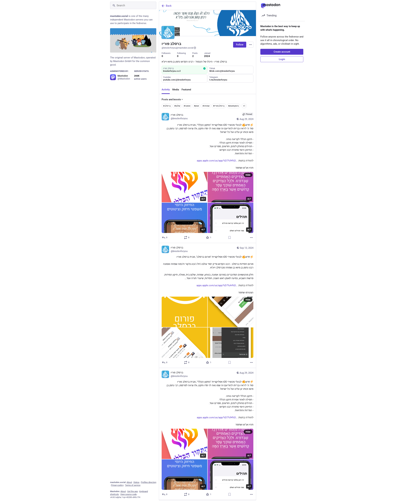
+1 (244, 106)
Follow (239, 44)
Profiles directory (148, 482)
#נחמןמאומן (233, 106)
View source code (128, 494)
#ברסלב (167, 106)
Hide (248, 175)
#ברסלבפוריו (219, 106)
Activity (166, 89)
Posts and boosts (171, 99)
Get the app (132, 491)
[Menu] (250, 45)
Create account (282, 51)
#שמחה (205, 106)
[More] (251, 237)
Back (169, 5)
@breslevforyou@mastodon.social (177, 48)
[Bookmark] (229, 237)
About (129, 482)
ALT (203, 199)
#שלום (177, 106)
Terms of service (132, 485)
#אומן (196, 106)
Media (175, 89)
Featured (186, 89)
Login (282, 59)
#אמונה (187, 106)
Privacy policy (117, 485)
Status (136, 482)
